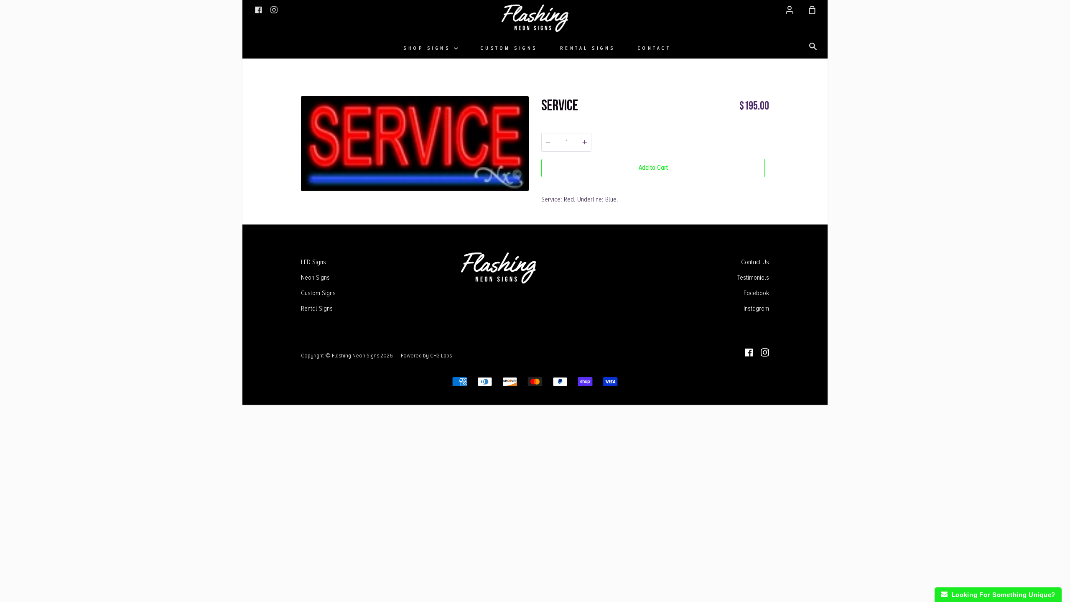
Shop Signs (428, 48)
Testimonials (753, 277)
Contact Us (755, 262)
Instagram (756, 308)
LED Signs (313, 262)
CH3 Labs (441, 355)
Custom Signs (509, 48)
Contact (654, 48)
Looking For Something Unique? (1001, 594)
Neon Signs (315, 277)
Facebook (756, 293)
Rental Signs (587, 48)
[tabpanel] (415, 143)
